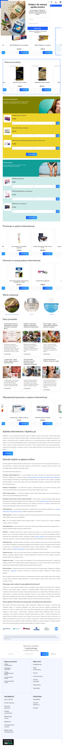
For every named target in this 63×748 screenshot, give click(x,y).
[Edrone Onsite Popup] (31, 374)
